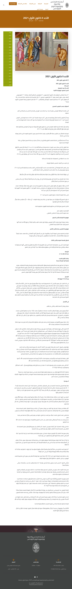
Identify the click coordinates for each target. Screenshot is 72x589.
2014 (10, 67)
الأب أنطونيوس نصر (33, 583)
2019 (10, 53)
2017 (10, 59)
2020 (10, 50)
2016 (10, 62)
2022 (10, 44)
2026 (10, 32)
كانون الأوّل (31, 21)
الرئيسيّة (46, 4)
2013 (10, 70)
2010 (10, 79)
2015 (10, 64)
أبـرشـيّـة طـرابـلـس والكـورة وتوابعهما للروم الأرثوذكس (57, 5)
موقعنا (36, 529)
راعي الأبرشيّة (32, 4)
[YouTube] (35, 577)
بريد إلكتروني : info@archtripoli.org (58, 569)
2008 (10, 85)
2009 (10, 82)
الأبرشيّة (40, 4)
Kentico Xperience (39, 585)
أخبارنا (46, 9)
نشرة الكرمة (13, 4)
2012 (10, 73)
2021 (36, 21)
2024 (10, 38)
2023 (10, 41)
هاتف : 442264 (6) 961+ (58, 565)
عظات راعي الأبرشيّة (22, 4)
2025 (10, 35)
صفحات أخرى (40, 9)
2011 (10, 76)
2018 (10, 56)
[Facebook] (37, 577)
